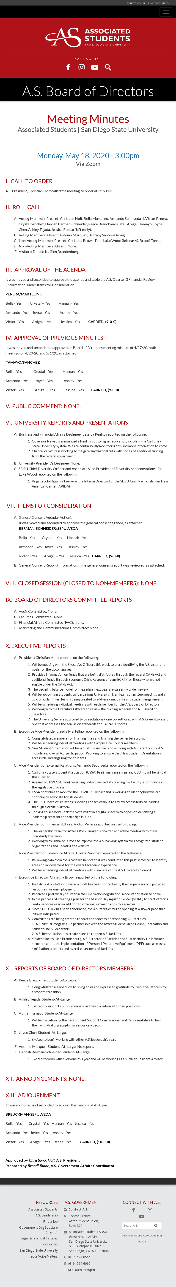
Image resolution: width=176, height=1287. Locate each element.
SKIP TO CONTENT (138, 3)
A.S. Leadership (47, 1215)
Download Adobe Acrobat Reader (141, 1235)
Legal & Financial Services (39, 1238)
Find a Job (50, 1221)
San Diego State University (38, 1250)
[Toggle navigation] (166, 12)
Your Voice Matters (44, 1256)
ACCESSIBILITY (160, 3)
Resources (50, 1244)
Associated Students (43, 1209)
